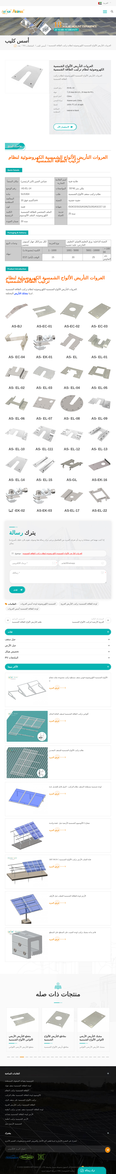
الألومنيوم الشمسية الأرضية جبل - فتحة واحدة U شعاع (69, 823)
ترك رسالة (90, 1170)
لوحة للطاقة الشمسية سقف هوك (18, 1086)
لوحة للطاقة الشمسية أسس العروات (23, 609)
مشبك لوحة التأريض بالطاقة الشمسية (89, 1038)
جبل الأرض (10, 645)
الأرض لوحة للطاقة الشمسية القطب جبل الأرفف (67, 896)
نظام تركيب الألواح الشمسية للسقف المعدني (66, 750)
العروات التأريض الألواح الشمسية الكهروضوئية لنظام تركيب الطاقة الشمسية (52, 553)
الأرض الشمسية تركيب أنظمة (16, 1119)
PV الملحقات (11, 657)
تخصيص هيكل (12, 651)
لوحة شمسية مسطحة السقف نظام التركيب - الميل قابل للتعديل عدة (75, 787)
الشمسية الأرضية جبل (13, 1124)
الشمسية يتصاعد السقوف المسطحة (19, 1081)
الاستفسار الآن (63, 127)
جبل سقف (10, 639)
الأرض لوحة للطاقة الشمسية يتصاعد (19, 1114)
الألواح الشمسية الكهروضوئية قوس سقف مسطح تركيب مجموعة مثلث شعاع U (78, 679)
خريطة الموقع (51, 1171)
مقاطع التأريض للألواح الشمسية (20, 1038)
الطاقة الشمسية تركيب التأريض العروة (20, 1105)
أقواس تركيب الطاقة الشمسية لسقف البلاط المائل (68, 714)
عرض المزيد (54, 688)
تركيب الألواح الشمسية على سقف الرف (20, 1100)
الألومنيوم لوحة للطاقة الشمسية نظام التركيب (23, 1095)
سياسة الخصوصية (68, 1171)
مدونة (43, 1171)
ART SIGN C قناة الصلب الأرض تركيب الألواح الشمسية (70, 859)
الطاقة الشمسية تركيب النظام (17, 1090)
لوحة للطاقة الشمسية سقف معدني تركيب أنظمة (24, 1109)
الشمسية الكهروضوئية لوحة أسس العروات (38, 604)
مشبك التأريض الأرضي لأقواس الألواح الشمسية (56, 1038)
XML (59, 1171)
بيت (19, 45)
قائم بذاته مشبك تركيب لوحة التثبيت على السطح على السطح (72, 932)
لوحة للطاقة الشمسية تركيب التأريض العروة (79, 604)
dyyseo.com (76, 1167)
